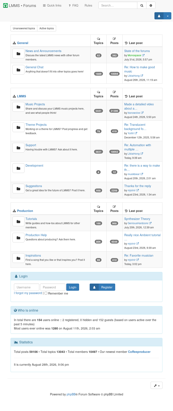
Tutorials (31, 219)
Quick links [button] (53, 5)
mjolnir (131, 190)
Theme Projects (36, 124)
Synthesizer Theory (137, 219)
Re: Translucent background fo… (135, 126)
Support (31, 145)
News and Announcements (43, 51)
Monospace (134, 55)
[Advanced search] (150, 5)
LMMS (21, 96)
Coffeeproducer (139, 351)
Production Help (36, 235)
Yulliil (131, 133)
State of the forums (137, 51)
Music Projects (35, 104)
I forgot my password (28, 293)
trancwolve (134, 112)
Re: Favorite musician (138, 255)
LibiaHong (134, 75)
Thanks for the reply (137, 186)
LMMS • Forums (22, 5)
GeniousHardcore (138, 223)
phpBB (71, 394)
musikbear (134, 174)
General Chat (34, 67)
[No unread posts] (18, 53)
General (22, 43)
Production (25, 211)
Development (34, 165)
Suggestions (34, 186)
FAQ (75, 5)
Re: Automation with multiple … (137, 147)
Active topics (46, 28)
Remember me (57, 293)
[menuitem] (88, 5)
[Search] (141, 5)
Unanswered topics (24, 28)
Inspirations (33, 255)
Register (106, 287)
